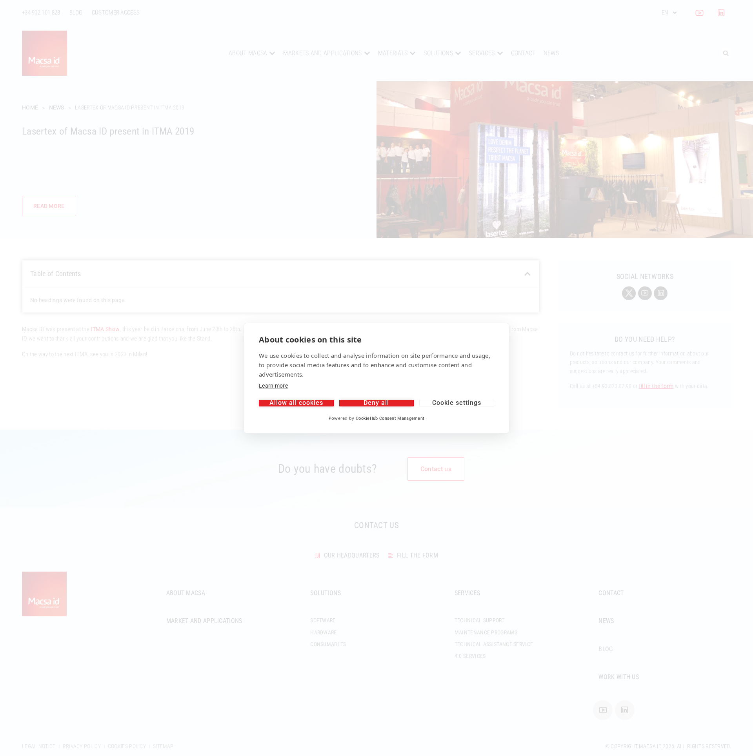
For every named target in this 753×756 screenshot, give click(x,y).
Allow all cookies (296, 403)
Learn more (273, 386)
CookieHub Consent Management (390, 418)
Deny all (376, 403)
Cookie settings (456, 403)
